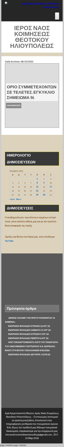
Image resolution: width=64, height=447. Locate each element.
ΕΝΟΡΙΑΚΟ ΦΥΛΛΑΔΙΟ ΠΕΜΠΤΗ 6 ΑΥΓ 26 (28, 338)
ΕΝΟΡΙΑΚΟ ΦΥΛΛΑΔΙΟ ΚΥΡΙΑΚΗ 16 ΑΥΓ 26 (29, 326)
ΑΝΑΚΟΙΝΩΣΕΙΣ (13, 105)
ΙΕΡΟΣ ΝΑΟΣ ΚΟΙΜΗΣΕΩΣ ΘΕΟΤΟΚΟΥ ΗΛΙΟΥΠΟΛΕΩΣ (32, 37)
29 (37, 194)
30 (44, 194)
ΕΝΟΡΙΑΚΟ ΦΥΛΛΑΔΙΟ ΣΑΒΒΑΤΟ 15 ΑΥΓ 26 (29, 330)
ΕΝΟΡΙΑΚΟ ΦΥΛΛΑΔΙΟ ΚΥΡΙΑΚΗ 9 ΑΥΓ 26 (28, 334)
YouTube (9, 241)
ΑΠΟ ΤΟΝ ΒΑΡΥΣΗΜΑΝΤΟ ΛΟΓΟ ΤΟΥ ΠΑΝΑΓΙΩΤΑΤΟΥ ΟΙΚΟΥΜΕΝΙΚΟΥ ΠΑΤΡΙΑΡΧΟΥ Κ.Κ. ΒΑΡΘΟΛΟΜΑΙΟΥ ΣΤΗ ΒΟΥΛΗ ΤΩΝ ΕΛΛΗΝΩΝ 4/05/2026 (31, 346)
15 (37, 186)
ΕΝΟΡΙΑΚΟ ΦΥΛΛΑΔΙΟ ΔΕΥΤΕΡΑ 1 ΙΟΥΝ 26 (29, 354)
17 (51, 186)
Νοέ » (18, 199)
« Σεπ (12, 199)
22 (37, 190)
